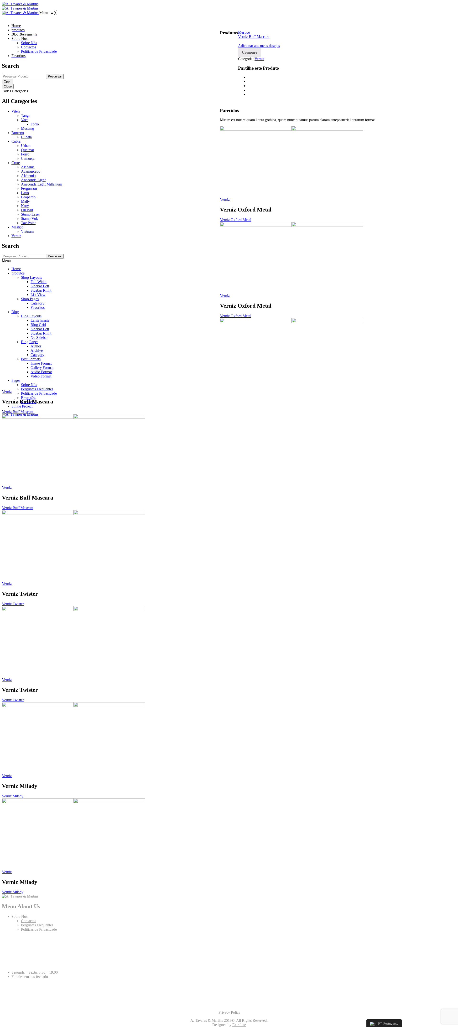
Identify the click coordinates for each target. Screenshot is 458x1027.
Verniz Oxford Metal (235, 220)
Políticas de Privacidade (39, 929)
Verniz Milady (12, 796)
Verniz (259, 59)
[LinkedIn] (249, 94)
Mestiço (244, 32)
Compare (249, 52)
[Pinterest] (249, 86)
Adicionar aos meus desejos (259, 46)
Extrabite (239, 1025)
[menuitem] (16, 26)
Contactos (28, 921)
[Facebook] (249, 77)
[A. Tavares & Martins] (20, 4)
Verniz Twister (13, 604)
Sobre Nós (19, 916)
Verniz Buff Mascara (253, 37)
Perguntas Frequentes (37, 925)
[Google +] (249, 90)
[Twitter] (249, 81)
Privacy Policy (229, 1012)
